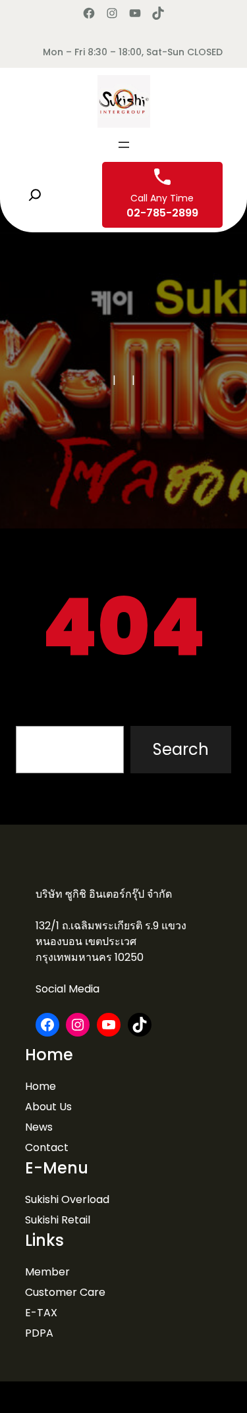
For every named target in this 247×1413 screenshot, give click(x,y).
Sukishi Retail (57, 1219)
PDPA (39, 1333)
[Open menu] (124, 145)
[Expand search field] (35, 195)
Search (181, 749)
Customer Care (65, 1292)
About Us (48, 1106)
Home (40, 1086)
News (39, 1127)
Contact (47, 1147)
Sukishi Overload (67, 1199)
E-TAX (41, 1312)
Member (47, 1271)
